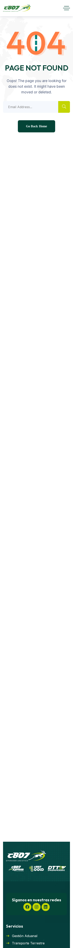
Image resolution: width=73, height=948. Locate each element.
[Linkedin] (46, 907)
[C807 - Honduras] (17, 8)
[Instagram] (36, 907)
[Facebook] (27, 907)
